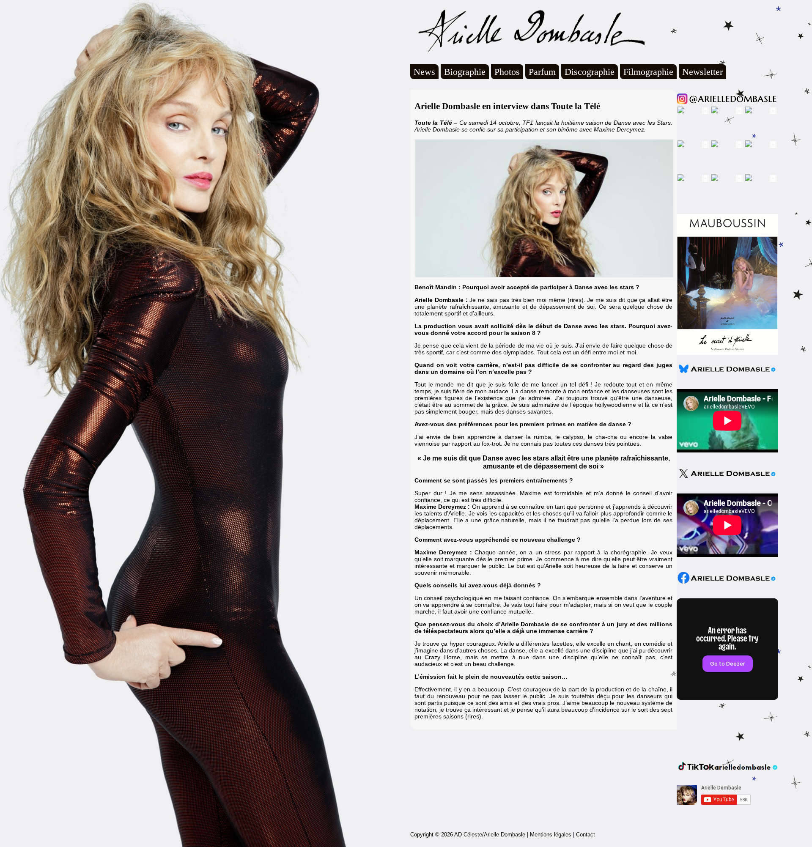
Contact (585, 834)
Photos (507, 71)
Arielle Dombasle (527, 30)
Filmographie (648, 71)
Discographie (589, 71)
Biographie (465, 71)
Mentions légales (550, 834)
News (424, 71)
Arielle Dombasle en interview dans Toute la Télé (507, 106)
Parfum (542, 71)
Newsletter (702, 71)
